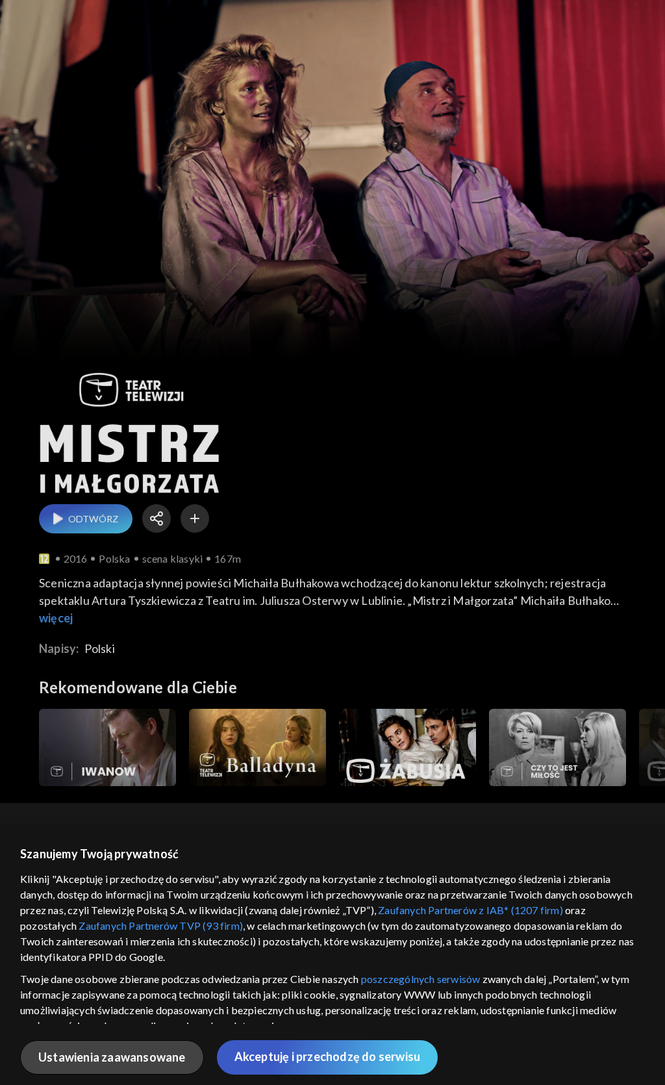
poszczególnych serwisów (421, 979)
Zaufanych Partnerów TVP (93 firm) (161, 925)
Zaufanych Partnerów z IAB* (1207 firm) (470, 910)
